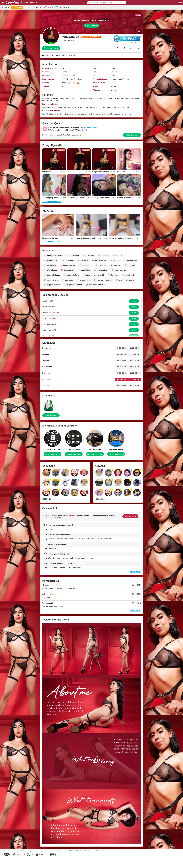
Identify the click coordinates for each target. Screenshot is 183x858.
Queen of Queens (92, 127)
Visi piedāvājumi (39, 7)
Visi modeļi (5, 7)
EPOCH (71, 851)
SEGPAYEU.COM (80, 851)
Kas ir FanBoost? (134, 43)
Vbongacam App (65, 7)
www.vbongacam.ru (30, 851)
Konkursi (51, 7)
